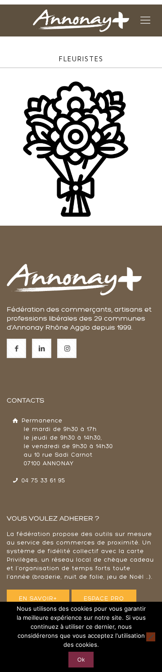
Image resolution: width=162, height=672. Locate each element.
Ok (81, 659)
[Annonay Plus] (81, 20)
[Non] (150, 636)
